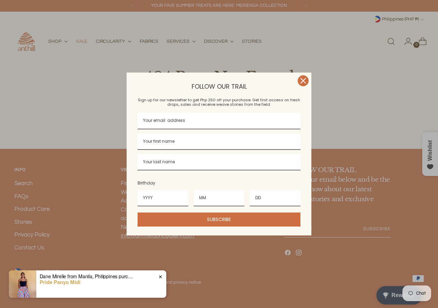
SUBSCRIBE (219, 219)
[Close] (303, 81)
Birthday (146, 183)
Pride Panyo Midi (60, 282)
